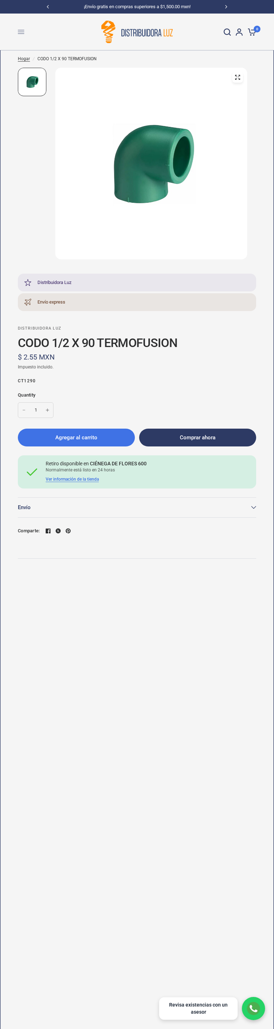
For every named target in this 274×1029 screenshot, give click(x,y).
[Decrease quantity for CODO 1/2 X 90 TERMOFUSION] (24, 410)
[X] (58, 531)
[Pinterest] (68, 531)
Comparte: (29, 530)
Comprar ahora (197, 437)
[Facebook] (48, 531)
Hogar (24, 58)
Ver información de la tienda (72, 479)
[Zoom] (237, 77)
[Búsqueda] (227, 32)
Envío (24, 507)
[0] (250, 32)
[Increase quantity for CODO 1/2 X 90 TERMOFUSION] (47, 410)
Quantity (26, 395)
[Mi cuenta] (239, 32)
